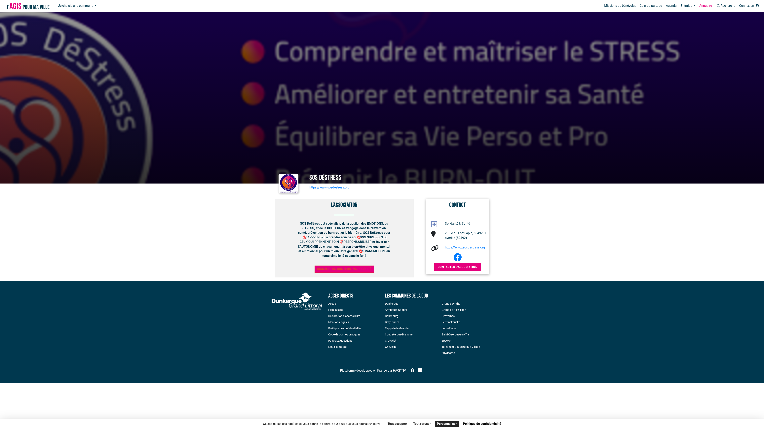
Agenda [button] (671, 6)
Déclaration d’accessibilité (344, 316)
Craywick (390, 340)
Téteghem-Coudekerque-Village (461, 346)
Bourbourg (391, 316)
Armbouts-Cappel (396, 309)
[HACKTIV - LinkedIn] (420, 370)
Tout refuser (422, 424)
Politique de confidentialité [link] (482, 424)
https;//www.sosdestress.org (329, 187)
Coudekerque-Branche (398, 334)
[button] (725, 6)
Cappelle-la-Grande (396, 328)
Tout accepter (397, 424)
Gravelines (448, 316)
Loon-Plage (449, 328)
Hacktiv (399, 370)
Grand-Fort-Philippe (454, 309)
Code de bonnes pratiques (344, 334)
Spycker (446, 340)
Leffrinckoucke (451, 322)
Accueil (332, 303)
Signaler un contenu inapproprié (344, 269)
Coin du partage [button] (651, 6)
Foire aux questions (340, 340)
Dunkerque (391, 303)
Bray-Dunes (392, 322)
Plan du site (335, 309)
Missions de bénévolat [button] (620, 6)
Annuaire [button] (705, 6)
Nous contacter (337, 346)
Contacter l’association (457, 267)
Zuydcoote (448, 353)
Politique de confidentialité (344, 328)
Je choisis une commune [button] (76, 6)
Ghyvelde (390, 346)
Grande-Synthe (451, 303)
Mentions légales (338, 322)
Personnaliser (447, 424)
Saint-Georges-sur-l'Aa (455, 334)
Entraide (687, 6)
